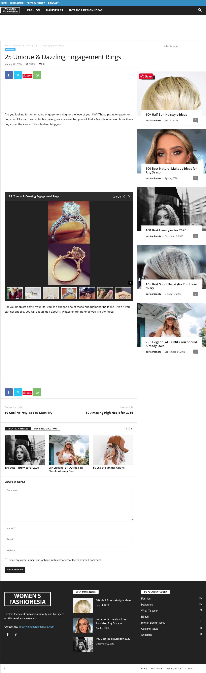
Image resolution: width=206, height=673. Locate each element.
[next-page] (131, 429)
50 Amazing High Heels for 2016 (109, 413)
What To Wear (149, 610)
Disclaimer (17, 2)
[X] (18, 75)
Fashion (33, 10)
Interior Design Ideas (86, 10)
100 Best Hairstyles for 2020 (22, 467)
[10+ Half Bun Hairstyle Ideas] (171, 93)
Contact (53, 2)
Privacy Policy (36, 2)
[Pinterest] (16, 634)
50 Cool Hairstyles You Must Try (29, 413)
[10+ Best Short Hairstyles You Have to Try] (171, 267)
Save (29, 75)
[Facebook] (9, 75)
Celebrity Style (149, 628)
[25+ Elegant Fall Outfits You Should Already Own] (69, 450)
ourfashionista (154, 120)
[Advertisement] (103, 28)
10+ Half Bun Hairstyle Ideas (166, 114)
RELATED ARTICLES (18, 428)
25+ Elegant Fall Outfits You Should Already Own (66, 469)
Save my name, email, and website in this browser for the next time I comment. (55, 560)
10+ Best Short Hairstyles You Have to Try (171, 286)
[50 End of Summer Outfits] (113, 450)
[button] (199, 10)
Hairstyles (54, 10)
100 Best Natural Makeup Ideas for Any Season (171, 170)
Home (3, 2)
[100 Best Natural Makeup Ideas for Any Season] (171, 151)
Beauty (145, 616)
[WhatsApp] (37, 75)
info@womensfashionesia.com (36, 626)
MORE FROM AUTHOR (45, 428)
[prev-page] (127, 429)
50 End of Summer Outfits (109, 467)
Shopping (146, 634)
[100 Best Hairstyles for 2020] (25, 450)
